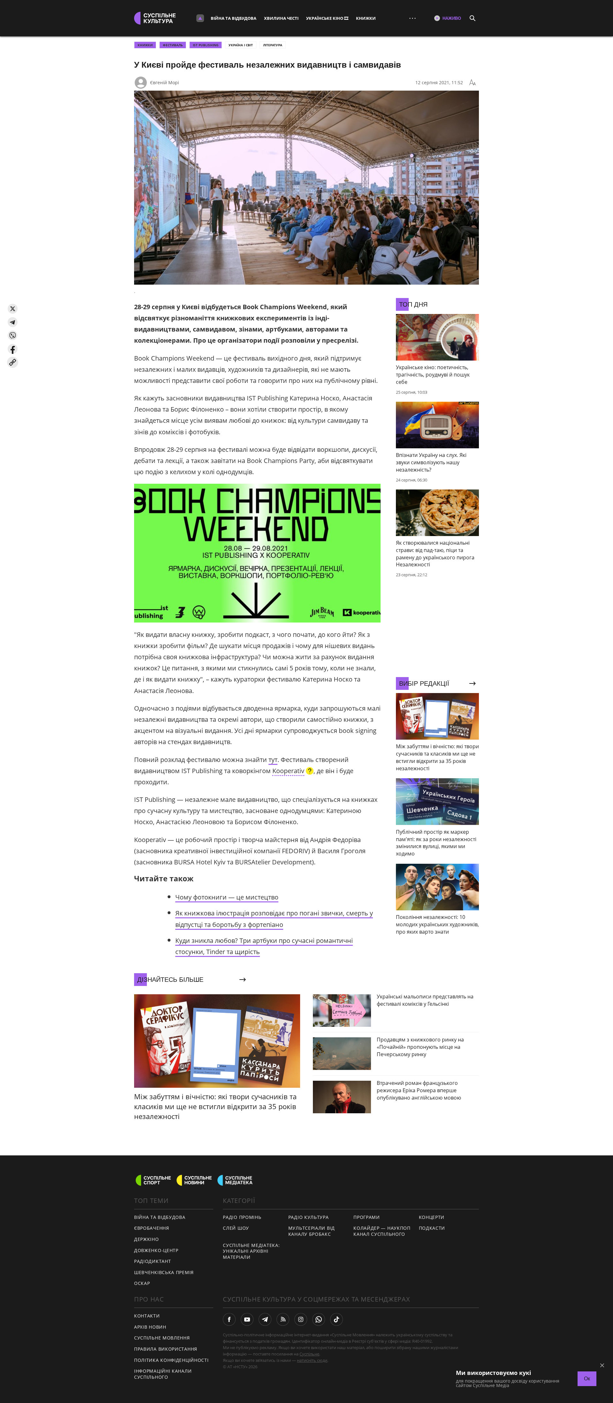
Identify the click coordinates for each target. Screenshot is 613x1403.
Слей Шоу (236, 1228)
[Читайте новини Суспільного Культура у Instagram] (300, 1319)
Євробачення (151, 1228)
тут (273, 759)
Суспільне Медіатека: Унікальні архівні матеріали (251, 1251)
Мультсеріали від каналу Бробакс (311, 1231)
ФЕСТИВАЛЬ (173, 45)
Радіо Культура (308, 1217)
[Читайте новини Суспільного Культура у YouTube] (247, 1319)
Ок (587, 1378)
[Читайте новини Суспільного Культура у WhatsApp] (318, 1319)
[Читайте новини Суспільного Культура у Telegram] (265, 1319)
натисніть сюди (312, 1360)
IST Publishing (205, 45)
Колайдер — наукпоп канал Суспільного (382, 1231)
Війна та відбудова (233, 18)
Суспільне (309, 1354)
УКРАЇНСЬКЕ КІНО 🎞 (327, 18)
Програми (366, 1217)
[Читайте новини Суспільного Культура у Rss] (282, 1319)
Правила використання (165, 1349)
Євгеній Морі (164, 82)
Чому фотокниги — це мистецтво (226, 897)
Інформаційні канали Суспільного (163, 1374)
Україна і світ (241, 45)
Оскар (142, 1283)
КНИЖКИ (366, 18)
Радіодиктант (152, 1261)
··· (412, 18)
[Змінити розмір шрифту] (472, 82)
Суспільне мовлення (162, 1338)
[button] (12, 308)
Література (272, 45)
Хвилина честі (281, 18)
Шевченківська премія (164, 1272)
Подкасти (432, 1228)
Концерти (432, 1217)
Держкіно (146, 1239)
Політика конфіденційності (171, 1360)
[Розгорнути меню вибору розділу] (200, 18)
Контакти (147, 1316)
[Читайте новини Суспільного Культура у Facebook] (229, 1319)
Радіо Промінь (242, 1217)
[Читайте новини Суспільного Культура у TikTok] (336, 1319)
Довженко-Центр (156, 1250)
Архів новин (150, 1327)
